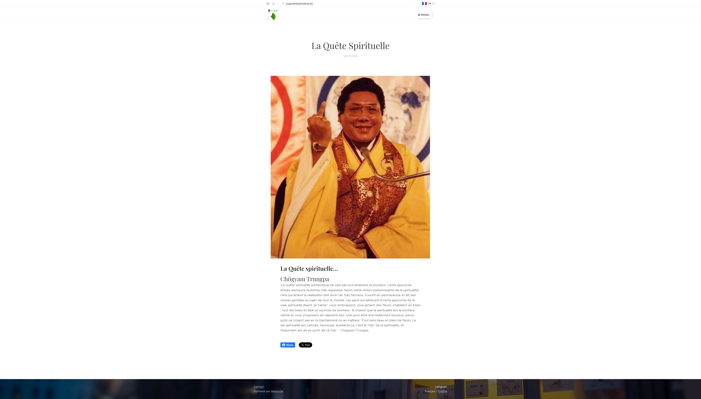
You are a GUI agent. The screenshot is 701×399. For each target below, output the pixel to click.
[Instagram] (273, 4)
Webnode (277, 391)
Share (289, 344)
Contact (259, 386)
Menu (425, 14)
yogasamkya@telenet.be (299, 3)
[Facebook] (268, 4)
